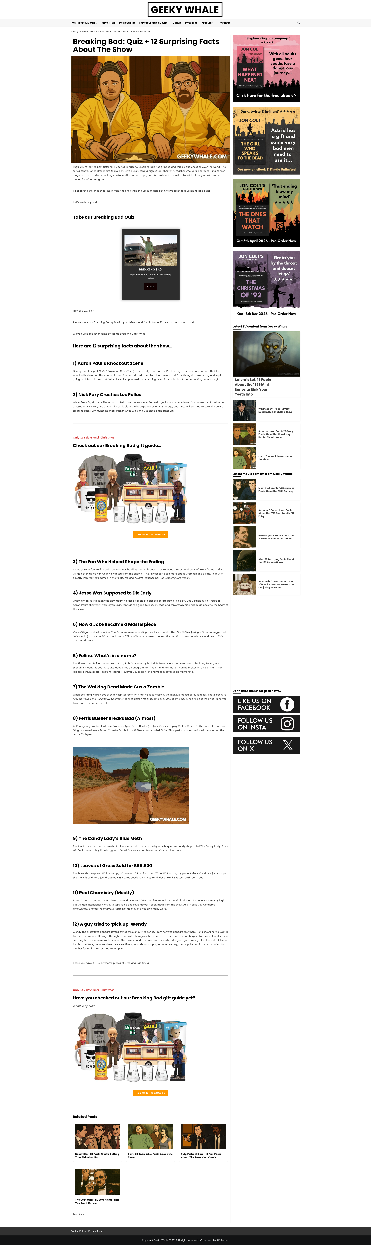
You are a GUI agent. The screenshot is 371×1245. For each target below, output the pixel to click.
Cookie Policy (78, 1231)
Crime (81, 1214)
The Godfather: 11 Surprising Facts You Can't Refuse (97, 1201)
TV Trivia (176, 22)
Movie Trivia (109, 22)
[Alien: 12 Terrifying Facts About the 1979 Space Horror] (244, 560)
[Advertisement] (266, 620)
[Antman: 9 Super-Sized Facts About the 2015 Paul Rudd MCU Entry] (244, 513)
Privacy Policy (96, 1231)
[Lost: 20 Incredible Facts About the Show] (244, 458)
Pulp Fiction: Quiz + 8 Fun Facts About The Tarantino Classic (201, 1155)
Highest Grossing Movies (153, 22)
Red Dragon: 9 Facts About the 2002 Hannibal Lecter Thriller (276, 537)
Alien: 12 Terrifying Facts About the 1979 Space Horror (276, 561)
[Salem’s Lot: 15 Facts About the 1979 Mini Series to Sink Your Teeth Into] (266, 354)
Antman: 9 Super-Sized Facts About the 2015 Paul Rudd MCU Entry (276, 513)
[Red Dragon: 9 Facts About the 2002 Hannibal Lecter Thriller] (244, 537)
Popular (208, 22)
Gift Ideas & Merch (84, 22)
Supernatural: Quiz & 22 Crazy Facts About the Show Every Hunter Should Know (275, 434)
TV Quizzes (191, 22)
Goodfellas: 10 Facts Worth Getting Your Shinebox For (97, 1155)
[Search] (298, 22)
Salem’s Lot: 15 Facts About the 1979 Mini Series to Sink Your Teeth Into (253, 387)
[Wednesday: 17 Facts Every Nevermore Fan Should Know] (244, 410)
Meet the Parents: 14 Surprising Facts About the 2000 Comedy (276, 490)
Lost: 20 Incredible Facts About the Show (150, 1155)
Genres (226, 22)
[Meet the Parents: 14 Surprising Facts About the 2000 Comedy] (244, 489)
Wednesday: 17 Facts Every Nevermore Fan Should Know (275, 410)
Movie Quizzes (127, 22)
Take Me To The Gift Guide (150, 534)
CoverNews (206, 1240)
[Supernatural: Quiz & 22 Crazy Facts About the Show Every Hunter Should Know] (244, 434)
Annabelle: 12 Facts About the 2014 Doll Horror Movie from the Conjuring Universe (276, 584)
